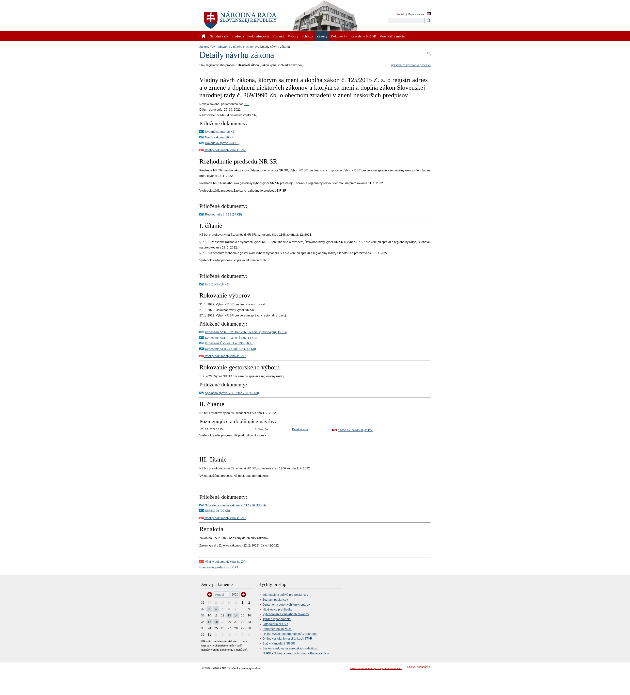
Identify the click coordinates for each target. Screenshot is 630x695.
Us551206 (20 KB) (217, 511)
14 (236, 615)
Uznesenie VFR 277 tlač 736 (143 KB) (230, 349)
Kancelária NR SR (363, 36)
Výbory (293, 36)
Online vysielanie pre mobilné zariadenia (290, 634)
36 (203, 634)
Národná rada (218, 36)
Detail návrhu (300, 429)
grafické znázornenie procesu (411, 65)
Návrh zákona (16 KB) (220, 137)
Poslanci (278, 36)
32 (203, 609)
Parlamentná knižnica (277, 629)
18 (216, 622)
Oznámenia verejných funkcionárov (286, 604)
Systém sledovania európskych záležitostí (290, 648)
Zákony (204, 47)
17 (209, 622)
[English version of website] (429, 14)
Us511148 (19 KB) (217, 284)
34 (203, 622)
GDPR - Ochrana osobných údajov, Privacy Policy (296, 653)
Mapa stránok (416, 14)
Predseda (238, 36)
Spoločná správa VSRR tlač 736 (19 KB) (232, 393)
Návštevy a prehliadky (277, 609)
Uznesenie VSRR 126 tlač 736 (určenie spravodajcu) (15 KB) (246, 332)
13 (229, 615)
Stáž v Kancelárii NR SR (279, 643)
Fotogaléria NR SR (275, 624)
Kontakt (401, 14)
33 (203, 615)
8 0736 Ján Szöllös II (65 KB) (355, 430)
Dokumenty (339, 36)
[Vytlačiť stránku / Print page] (429, 52)
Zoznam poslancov (275, 599)
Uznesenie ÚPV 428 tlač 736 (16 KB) (229, 343)
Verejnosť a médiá (392, 36)
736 (246, 104)
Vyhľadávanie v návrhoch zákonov (234, 47)
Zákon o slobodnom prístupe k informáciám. (376, 668)
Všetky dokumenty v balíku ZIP (225, 150)
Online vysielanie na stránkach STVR (287, 638)
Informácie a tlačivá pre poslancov (285, 594)
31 (203, 602)
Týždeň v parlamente (277, 619)
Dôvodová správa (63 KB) (222, 143)
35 (203, 628)
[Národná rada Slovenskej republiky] (256, 17)
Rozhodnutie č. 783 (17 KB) (223, 214)
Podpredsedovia (258, 36)
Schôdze (307, 36)
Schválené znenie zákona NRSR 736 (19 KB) (235, 505)
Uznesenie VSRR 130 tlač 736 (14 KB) (231, 338)
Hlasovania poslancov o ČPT (218, 567)
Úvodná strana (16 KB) (220, 131)
